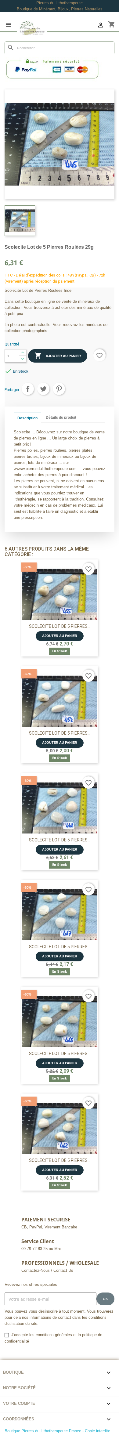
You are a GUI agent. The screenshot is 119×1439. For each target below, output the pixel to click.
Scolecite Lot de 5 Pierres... (59, 626)
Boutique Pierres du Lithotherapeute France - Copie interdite (57, 1431)
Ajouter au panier (57, 355)
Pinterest (59, 389)
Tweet (43, 389)
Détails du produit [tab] (61, 417)
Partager (28, 389)
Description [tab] (27, 418)
